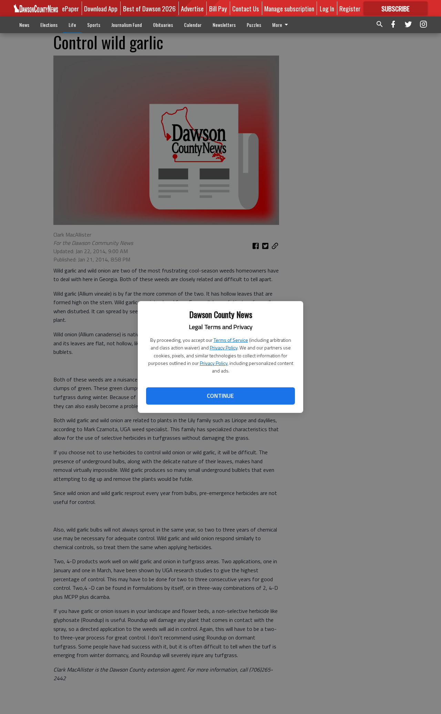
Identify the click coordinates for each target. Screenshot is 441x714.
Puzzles (254, 24)
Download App (100, 8)
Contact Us (245, 8)
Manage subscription (289, 8)
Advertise (192, 8)
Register (349, 8)
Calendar (193, 24)
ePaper (70, 8)
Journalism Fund (126, 24)
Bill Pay (218, 8)
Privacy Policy (223, 347)
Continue (220, 395)
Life (72, 24)
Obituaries (163, 24)
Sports (93, 24)
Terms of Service (231, 340)
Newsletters (224, 24)
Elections (49, 24)
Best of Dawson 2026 (149, 8)
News (24, 24)
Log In (327, 8)
